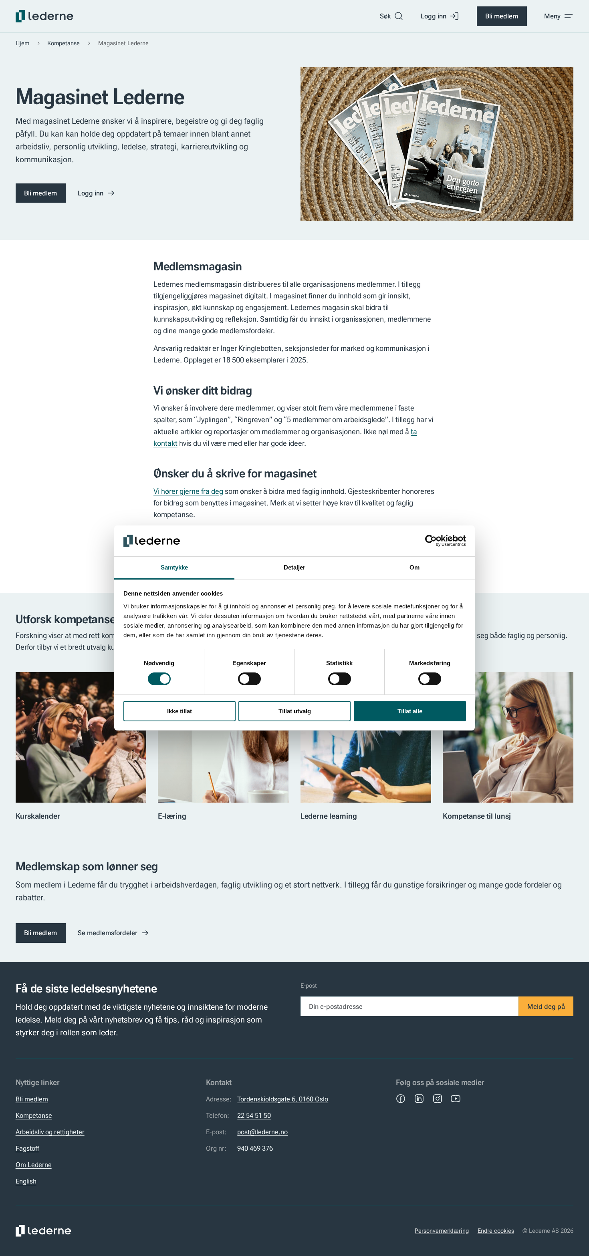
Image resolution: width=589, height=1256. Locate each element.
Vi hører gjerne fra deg (188, 491)
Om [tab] (414, 567)
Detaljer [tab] (295, 567)
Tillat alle (409, 711)
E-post (309, 985)
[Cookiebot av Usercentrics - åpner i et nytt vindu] (431, 541)
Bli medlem (501, 16)
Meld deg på (546, 1006)
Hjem (22, 43)
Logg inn (433, 16)
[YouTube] (455, 1098)
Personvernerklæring (442, 1230)
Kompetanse (63, 43)
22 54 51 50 (254, 1115)
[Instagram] (437, 1098)
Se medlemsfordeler (107, 933)
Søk (385, 16)
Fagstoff (27, 1148)
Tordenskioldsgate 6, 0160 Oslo (282, 1099)
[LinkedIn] (419, 1098)
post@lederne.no (262, 1132)
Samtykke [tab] (174, 567)
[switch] (249, 678)
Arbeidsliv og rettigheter (50, 1132)
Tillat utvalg (294, 711)
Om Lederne (34, 1165)
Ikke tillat (179, 711)
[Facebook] (400, 1098)
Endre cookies (496, 1230)
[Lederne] (44, 16)
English (26, 1181)
